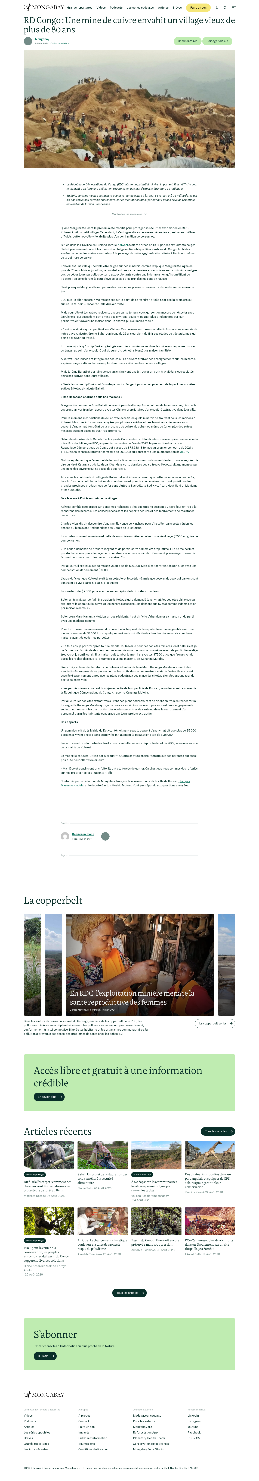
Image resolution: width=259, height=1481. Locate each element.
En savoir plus (47, 1097)
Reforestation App (145, 1432)
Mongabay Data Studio (148, 1449)
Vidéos (101, 7)
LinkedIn (193, 1415)
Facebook (194, 1432)
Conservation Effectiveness (151, 1443)
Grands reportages (79, 7)
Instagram (194, 1421)
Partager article (217, 41)
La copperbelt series (213, 1023)
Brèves (177, 7)
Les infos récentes (36, 1449)
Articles (163, 7)
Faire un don (198, 7)
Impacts (83, 1432)
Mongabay (42, 39)
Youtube (193, 1427)
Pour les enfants (144, 1421)
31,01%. (184, 452)
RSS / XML (195, 1438)
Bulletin (43, 1356)
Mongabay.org (142, 1427)
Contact (83, 1421)
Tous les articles (216, 1131)
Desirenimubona (83, 834)
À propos (84, 1415)
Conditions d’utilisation (93, 1449)
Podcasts (116, 7)
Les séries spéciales (140, 7)
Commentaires (187, 41)
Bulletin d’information (92, 1438)
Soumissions (86, 1443)
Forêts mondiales (60, 43)
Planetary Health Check (149, 1438)
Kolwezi (123, 245)
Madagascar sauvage (147, 1415)
